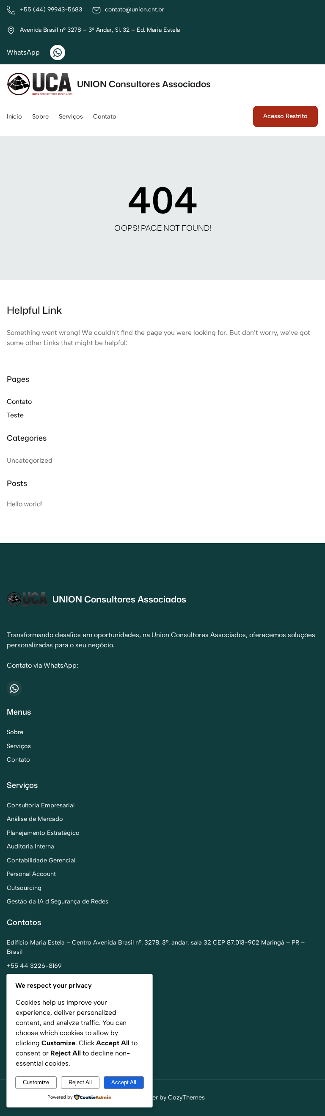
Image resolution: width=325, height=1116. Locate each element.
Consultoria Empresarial (40, 805)
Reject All (80, 1082)
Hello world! (25, 503)
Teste (15, 415)
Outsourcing (24, 888)
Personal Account (31, 874)
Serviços (19, 746)
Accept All (123, 1082)
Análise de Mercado (35, 819)
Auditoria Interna (30, 846)
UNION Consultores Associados (144, 83)
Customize (36, 1082)
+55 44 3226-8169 (34, 966)
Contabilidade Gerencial (41, 860)
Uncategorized (29, 460)
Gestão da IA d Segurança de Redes (57, 901)
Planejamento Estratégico (43, 833)
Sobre (15, 732)
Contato (19, 402)
